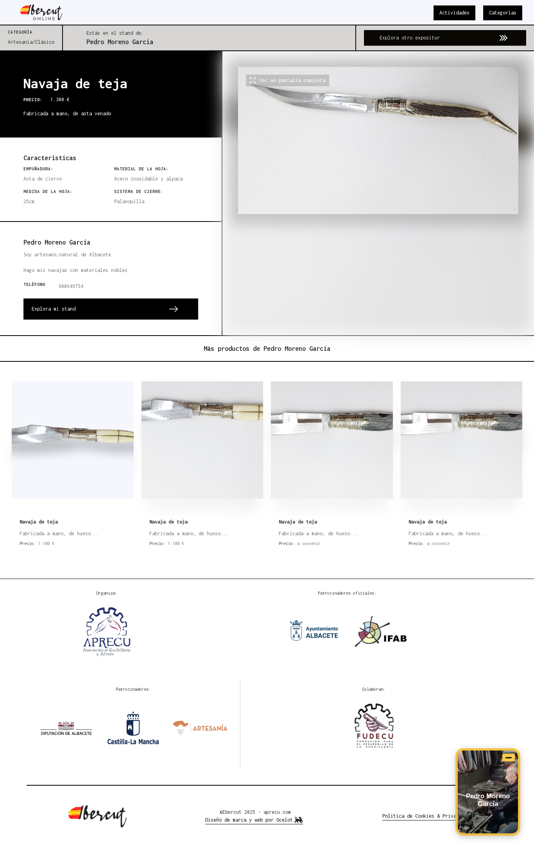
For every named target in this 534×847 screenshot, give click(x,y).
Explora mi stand (53, 309)
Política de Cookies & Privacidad (426, 816)
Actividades (454, 13)
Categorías (502, 13)
